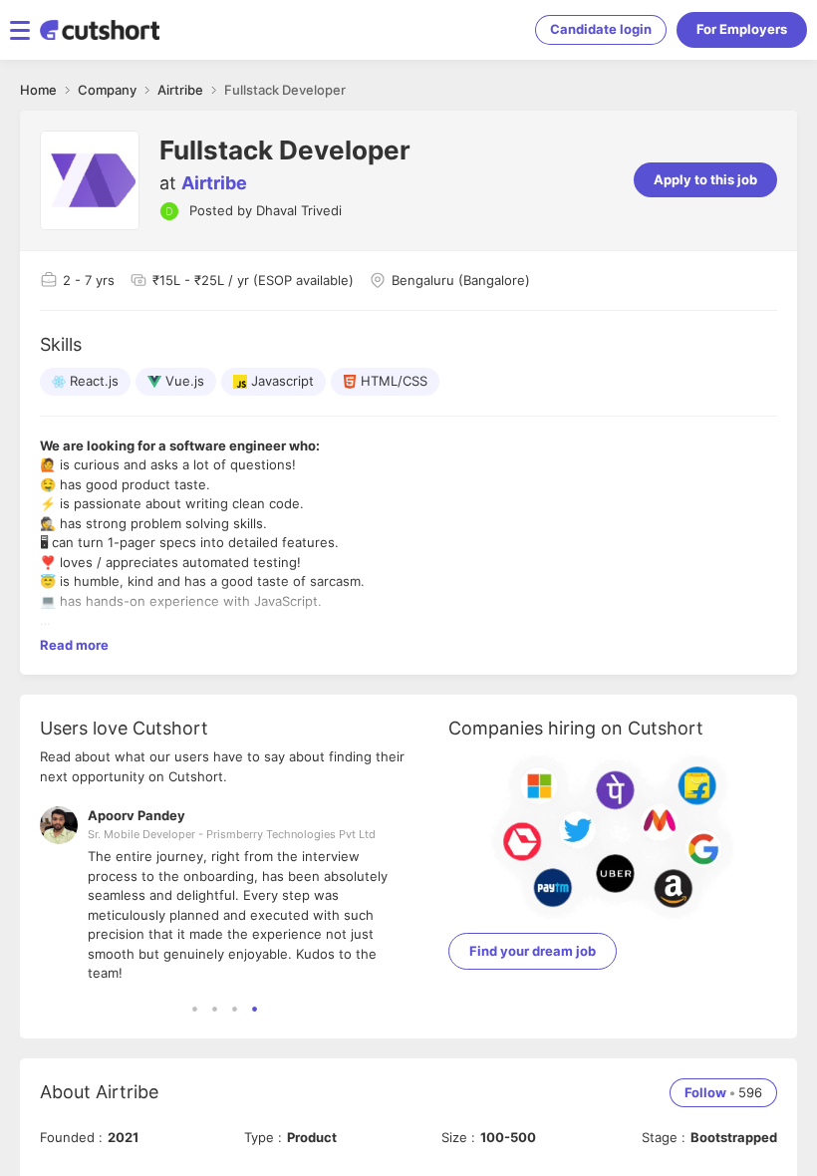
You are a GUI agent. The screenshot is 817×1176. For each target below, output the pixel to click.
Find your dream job (532, 951)
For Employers (741, 29)
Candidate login (601, 29)
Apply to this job (705, 179)
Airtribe (214, 182)
